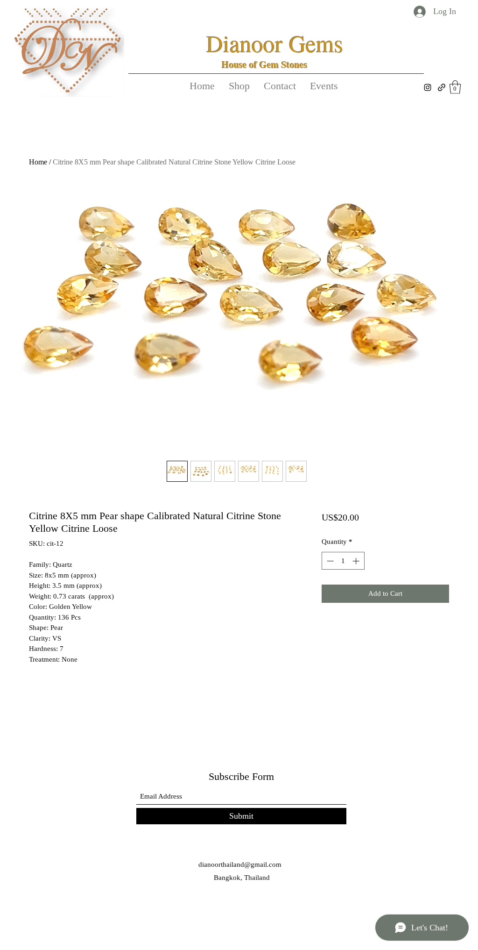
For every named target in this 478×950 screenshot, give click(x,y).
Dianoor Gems (274, 43)
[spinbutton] (343, 561)
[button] (455, 87)
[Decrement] (329, 561)
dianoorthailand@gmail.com (239, 864)
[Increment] (357, 561)
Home (38, 162)
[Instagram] (427, 87)
